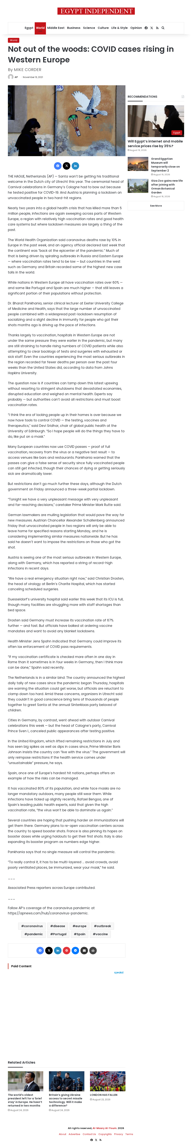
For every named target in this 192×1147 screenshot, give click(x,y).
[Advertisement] (66, 1015)
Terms (129, 1134)
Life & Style (119, 28)
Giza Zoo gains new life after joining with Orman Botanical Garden (167, 186)
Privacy (118, 1134)
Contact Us (89, 1134)
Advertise (74, 1134)
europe (80, 926)
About (62, 1134)
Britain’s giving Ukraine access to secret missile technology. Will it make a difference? (65, 1100)
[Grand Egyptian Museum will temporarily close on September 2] (138, 164)
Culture (103, 28)
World (40, 28)
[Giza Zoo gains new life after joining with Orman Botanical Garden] (138, 186)
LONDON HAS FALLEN (103, 1095)
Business (73, 28)
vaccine (102, 934)
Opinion (136, 28)
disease (59, 926)
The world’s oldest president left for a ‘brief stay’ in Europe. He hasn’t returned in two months (25, 1100)
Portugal (59, 934)
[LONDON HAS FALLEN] (107, 1081)
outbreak (104, 926)
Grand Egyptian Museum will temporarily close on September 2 (165, 164)
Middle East (55, 28)
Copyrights (105, 1134)
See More (156, 206)
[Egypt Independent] (96, 11)
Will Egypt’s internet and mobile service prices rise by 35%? (155, 143)
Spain (81, 934)
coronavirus (33, 926)
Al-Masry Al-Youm (105, 1128)
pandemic (35, 934)
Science (89, 28)
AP (16, 77)
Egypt (29, 28)
